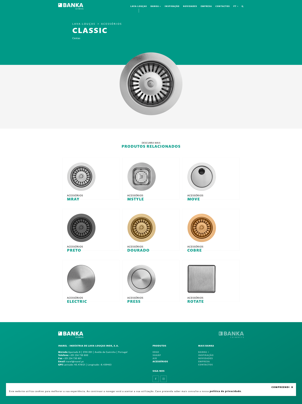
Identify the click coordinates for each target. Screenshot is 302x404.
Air (155, 358)
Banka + (156, 6)
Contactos (222, 6)
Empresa (206, 6)
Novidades (190, 6)
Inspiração (172, 6)
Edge (156, 351)
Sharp (157, 355)
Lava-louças (138, 6)
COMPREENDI (280, 387)
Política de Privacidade (225, 391)
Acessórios (111, 23)
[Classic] (151, 83)
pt (234, 6)
